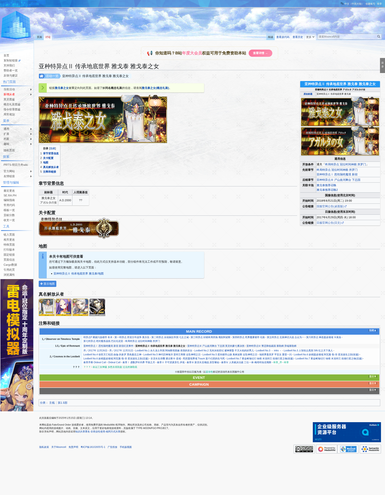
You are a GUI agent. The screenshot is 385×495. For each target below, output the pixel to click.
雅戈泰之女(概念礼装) (155, 87)
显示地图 (49, 283)
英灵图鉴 (9, 99)
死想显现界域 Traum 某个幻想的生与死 (204, 358)
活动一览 (52, 76)
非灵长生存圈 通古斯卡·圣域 (166, 358)
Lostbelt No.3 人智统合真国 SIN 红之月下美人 (308, 350)
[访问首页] (16, 26)
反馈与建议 (11, 75)
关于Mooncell (58, 447)
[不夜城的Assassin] (64, 307)
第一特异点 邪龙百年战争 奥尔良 (131, 337)
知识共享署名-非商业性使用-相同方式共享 (97, 431)
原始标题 (308, 94)
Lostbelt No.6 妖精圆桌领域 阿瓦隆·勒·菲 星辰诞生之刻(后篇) (116, 358)
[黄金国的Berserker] (80, 307)
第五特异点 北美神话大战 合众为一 (285, 337)
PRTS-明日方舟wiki (16, 164)
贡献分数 (9, 215)
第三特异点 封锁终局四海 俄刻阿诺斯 (210, 337)
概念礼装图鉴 (12, 104)
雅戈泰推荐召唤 (326, 185)
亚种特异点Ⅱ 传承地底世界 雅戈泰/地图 (79, 273)
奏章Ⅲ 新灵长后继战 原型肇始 (203, 362)
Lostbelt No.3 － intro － (269, 350)
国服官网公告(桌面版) (330, 206)
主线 (52, 402)
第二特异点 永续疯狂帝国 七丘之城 (170, 337)
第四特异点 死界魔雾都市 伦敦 (248, 337)
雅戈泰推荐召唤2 (327, 189)
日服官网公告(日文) (329, 222)
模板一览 (9, 210)
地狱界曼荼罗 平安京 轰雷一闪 (275, 354)
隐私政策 (44, 447)
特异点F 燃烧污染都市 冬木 (97, 337)
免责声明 (73, 447)
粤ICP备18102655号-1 (93, 447)
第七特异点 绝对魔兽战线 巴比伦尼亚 (103, 341)
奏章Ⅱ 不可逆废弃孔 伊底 (171, 362)
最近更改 (9, 190)
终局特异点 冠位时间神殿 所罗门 (345, 164)
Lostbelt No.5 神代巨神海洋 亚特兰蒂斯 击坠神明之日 (172, 354)
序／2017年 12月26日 (95, 350)
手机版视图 (126, 447)
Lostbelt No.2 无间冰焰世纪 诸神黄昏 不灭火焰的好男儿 (224, 350)
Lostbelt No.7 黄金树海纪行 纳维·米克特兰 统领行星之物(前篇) (260, 358)
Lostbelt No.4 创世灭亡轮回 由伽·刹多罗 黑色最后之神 (112, 354)
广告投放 (112, 447)
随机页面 (9, 150)
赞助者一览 (11, 70)
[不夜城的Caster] (47, 307)
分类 (43, 402)
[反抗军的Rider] (97, 307)
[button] (310, 36)
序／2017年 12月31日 (121, 350)
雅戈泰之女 (62, 87)
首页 (6, 55)
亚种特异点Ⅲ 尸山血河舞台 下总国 (338, 179)
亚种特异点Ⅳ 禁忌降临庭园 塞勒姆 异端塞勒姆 (271, 346)
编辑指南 (9, 200)
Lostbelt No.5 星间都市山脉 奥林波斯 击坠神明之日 (230, 354)
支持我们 (9, 65)
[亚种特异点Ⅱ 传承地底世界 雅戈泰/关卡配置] (79, 227)
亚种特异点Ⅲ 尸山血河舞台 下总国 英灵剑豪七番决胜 (215, 346)
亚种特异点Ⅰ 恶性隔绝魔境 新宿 (337, 174)
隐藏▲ (372, 330)
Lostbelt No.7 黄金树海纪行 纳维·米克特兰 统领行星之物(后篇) (329, 358)
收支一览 (9, 220)
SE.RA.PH (10, 195)
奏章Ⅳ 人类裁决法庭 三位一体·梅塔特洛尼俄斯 (246, 362)
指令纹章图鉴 (12, 109)
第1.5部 (62, 402)
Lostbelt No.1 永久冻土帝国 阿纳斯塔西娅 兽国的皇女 (163, 350)
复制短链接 (11, 60)
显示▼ (372, 376)
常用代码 (9, 205)
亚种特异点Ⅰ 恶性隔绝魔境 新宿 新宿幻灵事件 (108, 346)
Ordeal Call (114, 362)
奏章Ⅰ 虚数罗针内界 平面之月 (139, 362)
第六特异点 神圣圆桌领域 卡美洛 (323, 337)
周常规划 (9, 114)
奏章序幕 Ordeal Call (94, 362)
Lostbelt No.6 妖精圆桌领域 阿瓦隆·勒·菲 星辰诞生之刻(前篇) (326, 354)
